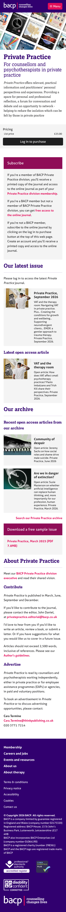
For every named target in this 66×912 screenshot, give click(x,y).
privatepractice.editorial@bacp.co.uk (32, 617)
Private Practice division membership (32, 193)
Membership (13, 747)
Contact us (10, 807)
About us (10, 766)
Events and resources (19, 760)
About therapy (14, 772)
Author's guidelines (16, 655)
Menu (56, 6)
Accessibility (11, 794)
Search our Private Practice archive (39, 518)
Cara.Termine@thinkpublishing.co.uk (28, 720)
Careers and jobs (16, 753)
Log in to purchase (33, 141)
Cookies (9, 800)
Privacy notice (12, 788)
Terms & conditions (16, 782)
